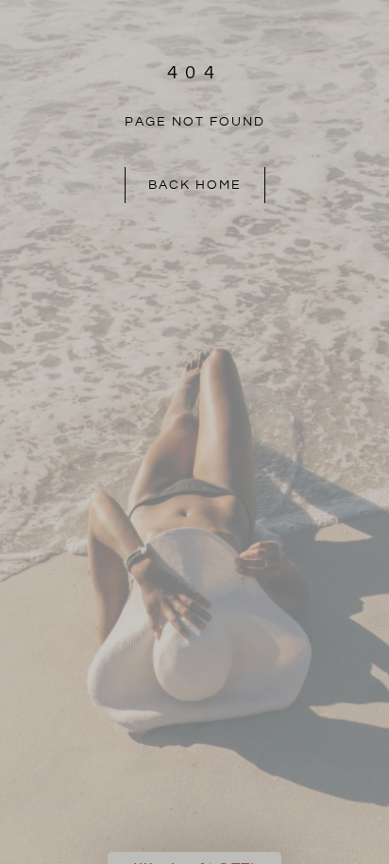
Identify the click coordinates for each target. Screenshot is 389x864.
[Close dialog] (372, 302)
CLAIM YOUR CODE (289, 520)
